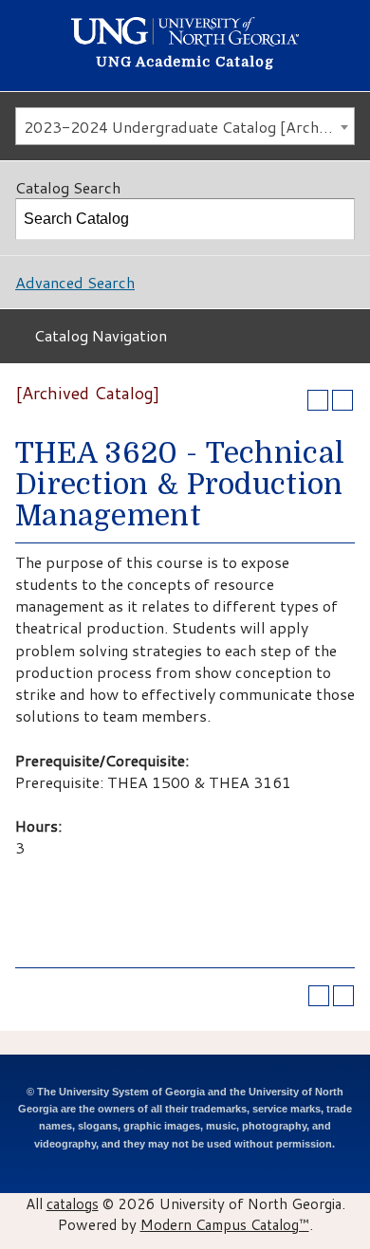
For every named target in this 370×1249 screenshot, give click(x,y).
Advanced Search (75, 282)
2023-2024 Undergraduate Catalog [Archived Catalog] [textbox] (189, 127)
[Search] (335, 219)
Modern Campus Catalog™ (224, 1224)
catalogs (72, 1203)
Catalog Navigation (100, 335)
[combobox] (185, 126)
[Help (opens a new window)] (342, 400)
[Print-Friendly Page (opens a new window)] (317, 400)
